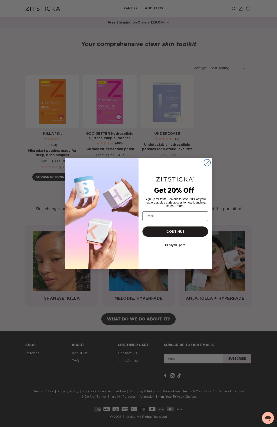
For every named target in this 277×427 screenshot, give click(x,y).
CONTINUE (175, 231)
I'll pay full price (175, 245)
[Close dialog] (207, 162)
